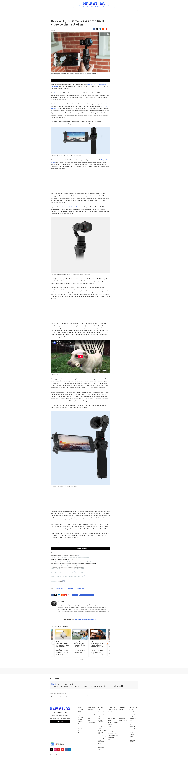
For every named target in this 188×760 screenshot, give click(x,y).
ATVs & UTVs (101, 718)
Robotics (90, 720)
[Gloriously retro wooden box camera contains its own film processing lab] (80, 634)
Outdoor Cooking (102, 736)
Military (89, 718)
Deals (109, 739)
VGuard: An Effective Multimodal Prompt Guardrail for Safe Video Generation (67, 575)
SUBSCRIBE (125, 11)
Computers (110, 711)
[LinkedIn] (100, 29)
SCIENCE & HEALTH (96, 11)
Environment (132, 718)
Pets (109, 729)
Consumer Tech (111, 714)
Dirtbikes (100, 728)
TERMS (79, 724)
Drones (109, 716)
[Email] (109, 29)
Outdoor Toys (101, 714)
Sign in (54, 684)
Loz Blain (61, 601)
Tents (99, 749)
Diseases (131, 734)
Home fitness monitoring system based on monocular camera (64, 555)
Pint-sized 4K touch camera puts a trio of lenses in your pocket (97, 644)
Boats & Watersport (100, 721)
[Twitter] (97, 29)
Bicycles (121, 714)
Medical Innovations (132, 737)
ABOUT (79, 711)
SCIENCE (131, 709)
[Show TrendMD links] (108, 581)
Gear (99, 709)
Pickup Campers (101, 738)
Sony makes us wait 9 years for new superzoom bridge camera (62, 644)
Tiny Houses (101, 716)
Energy (89, 711)
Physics (131, 720)
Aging (130, 724)
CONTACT (80, 728)
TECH (76, 11)
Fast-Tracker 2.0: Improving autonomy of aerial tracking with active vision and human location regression (73, 563)
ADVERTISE (80, 721)
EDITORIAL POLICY (80, 714)
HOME (51, 11)
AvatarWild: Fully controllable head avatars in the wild (62, 571)
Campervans (101, 724)
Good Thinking (111, 718)
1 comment (84, 595)
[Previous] (53, 642)
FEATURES (80, 717)
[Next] (107, 642)
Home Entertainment (113, 722)
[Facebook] (94, 29)
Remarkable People (112, 733)
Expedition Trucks (102, 730)
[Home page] (94, 4)
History (109, 720)
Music (109, 726)
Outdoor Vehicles (102, 711)
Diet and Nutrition (133, 729)
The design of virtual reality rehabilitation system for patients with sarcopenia (67, 567)
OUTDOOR (68, 11)
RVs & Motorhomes (101, 740)
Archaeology (132, 711)
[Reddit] (103, 29)
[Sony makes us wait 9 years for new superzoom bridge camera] (63, 634)
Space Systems (91, 722)
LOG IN (132, 11)
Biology (131, 716)
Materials (90, 716)
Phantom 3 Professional (69, 207)
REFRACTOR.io (133, 707)
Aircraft (121, 709)
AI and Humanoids (112, 709)
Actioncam (70, 588)
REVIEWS (80, 719)
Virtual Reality (111, 737)
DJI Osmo (63, 542)
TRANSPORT (84, 11)
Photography (54, 18)
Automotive (122, 711)
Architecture (90, 709)
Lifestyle (110, 724)
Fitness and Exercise (132, 731)
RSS (78, 730)
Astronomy (132, 714)
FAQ (79, 732)
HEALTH (131, 722)
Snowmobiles (101, 747)
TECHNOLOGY (111, 707)
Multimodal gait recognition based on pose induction (62, 559)
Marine (121, 716)
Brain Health (132, 726)
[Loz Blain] (54, 603)
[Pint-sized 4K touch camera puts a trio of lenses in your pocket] (98, 634)
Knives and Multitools (100, 733)
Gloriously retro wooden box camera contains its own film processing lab (80, 644)
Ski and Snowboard (100, 744)
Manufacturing (91, 714)
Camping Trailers (102, 726)
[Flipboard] (106, 29)
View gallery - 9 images (80, 80)
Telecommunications (113, 735)
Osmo (56, 93)
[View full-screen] (108, 34)
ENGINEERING (58, 11)
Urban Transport (123, 720)
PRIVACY (80, 726)
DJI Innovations (81, 588)
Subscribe (60, 721)
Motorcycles (122, 718)
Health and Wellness (132, 740)
